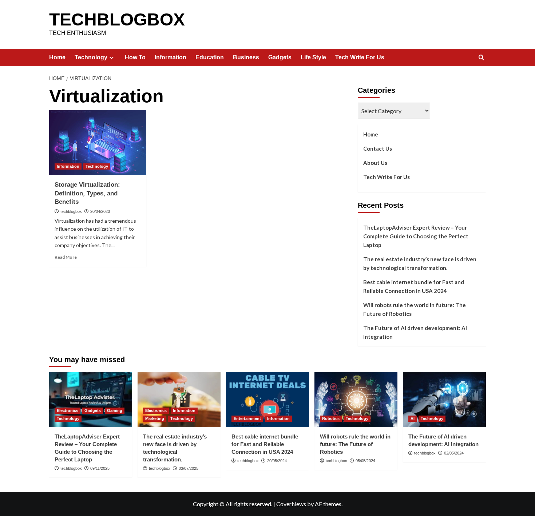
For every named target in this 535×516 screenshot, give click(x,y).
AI (413, 418)
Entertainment (247, 418)
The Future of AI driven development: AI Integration (415, 332)
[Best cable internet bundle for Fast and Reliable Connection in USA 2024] (267, 399)
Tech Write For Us (359, 57)
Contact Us (377, 148)
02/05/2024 (454, 453)
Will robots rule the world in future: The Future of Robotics (414, 309)
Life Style (313, 57)
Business (246, 57)
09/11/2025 (100, 468)
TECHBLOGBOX (117, 19)
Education (209, 57)
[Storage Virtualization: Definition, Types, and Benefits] (97, 142)
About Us (375, 162)
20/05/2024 (277, 461)
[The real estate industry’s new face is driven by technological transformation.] (179, 399)
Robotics (331, 418)
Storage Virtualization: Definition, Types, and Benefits (87, 193)
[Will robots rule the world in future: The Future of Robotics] (355, 399)
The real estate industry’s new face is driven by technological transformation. (419, 263)
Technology (91, 57)
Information (170, 57)
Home (57, 57)
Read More (66, 257)
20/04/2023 (100, 211)
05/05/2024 (365, 461)
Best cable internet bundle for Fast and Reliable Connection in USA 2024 (413, 286)
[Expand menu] (111, 58)
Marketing (154, 418)
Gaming (114, 410)
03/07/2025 (188, 468)
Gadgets (280, 57)
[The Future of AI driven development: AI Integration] (444, 399)
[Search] (481, 57)
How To (135, 57)
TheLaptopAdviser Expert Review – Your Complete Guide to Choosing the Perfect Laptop (415, 236)
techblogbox (71, 211)
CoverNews (291, 503)
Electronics (67, 410)
